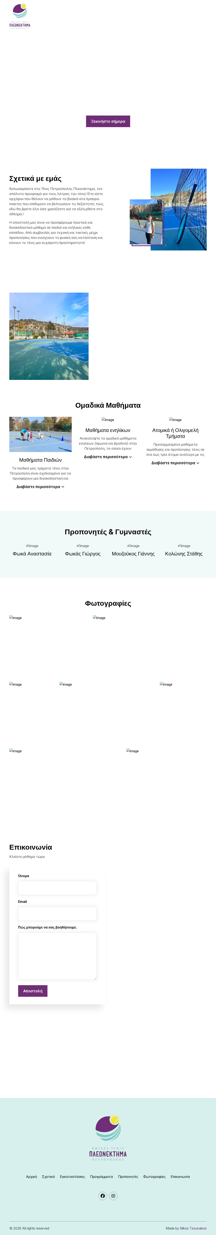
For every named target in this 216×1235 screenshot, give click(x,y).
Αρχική (31, 1176)
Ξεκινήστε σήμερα (108, 121)
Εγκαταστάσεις (72, 1176)
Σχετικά (48, 1176)
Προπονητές (128, 1176)
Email (22, 901)
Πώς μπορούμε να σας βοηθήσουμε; (47, 927)
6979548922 (38, 1064)
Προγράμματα (101, 1176)
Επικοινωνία (180, 1176)
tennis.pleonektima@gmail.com (57, 1082)
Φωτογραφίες (154, 1176)
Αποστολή (32, 991)
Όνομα (23, 876)
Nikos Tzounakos (193, 1228)
